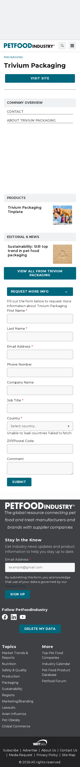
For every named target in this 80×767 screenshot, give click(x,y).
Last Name (17, 328)
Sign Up (17, 594)
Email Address (20, 346)
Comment (15, 459)
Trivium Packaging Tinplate (24, 209)
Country (14, 418)
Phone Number (19, 364)
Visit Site (40, 78)
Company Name (20, 382)
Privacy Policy (47, 755)
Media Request (20, 755)
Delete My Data (39, 629)
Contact (15, 112)
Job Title (15, 400)
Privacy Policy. (15, 586)
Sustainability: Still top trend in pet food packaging (28, 250)
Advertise (30, 750)
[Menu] (72, 46)
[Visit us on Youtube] (23, 617)
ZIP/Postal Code (20, 441)
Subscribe (11, 750)
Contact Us (68, 750)
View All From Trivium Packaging (40, 273)
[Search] (62, 46)
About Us (48, 750)
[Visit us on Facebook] (5, 617)
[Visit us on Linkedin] (14, 617)
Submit (19, 482)
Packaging (13, 57)
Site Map (68, 755)
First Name (17, 310)
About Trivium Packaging (31, 120)
